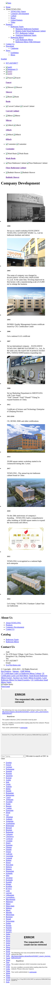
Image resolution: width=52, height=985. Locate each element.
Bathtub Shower (12, 177)
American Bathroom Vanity (26, 35)
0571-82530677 (12, 63)
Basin (8, 101)
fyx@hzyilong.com (13, 665)
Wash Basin (10, 158)
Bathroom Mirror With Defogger (27, 42)
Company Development (20, 14)
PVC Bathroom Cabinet (24, 33)
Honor (13, 18)
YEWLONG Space (18, 11)
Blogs (13, 55)
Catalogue (14, 48)
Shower (9, 92)
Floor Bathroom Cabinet (16, 168)
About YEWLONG (13, 623)
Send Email (5, 686)
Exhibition (15, 53)
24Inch (8, 130)
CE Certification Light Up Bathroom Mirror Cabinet (21, 673)
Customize (10, 149)
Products (9, 24)
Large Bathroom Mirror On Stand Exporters (24, 679)
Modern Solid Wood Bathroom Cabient (30, 31)
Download (10, 46)
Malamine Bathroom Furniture (27, 29)
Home (8, 7)
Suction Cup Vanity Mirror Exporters (27, 678)
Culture (13, 16)
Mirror (9, 120)
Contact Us (10, 44)
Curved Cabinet (12, 111)
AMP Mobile (25, 671)
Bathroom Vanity (17, 27)
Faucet (8, 82)
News (8, 50)
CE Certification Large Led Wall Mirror (22, 674)
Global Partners (16, 20)
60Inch (8, 139)
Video (13, 22)
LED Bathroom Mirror (24, 40)
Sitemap (16, 671)
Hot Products (6, 671)
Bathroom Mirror (17, 37)
